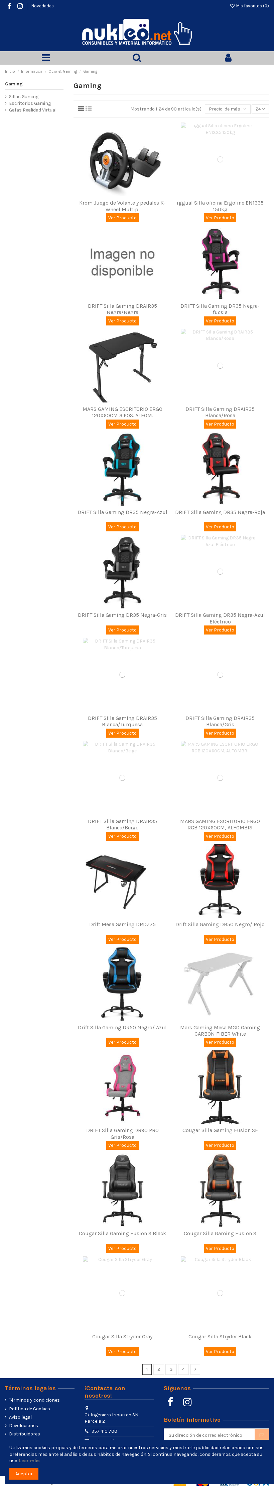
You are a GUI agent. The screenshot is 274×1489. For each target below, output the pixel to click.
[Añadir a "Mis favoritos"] (117, 194)
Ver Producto (122, 218)
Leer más (29, 1461)
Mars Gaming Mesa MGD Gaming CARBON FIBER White (220, 1030)
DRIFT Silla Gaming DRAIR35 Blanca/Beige (122, 824)
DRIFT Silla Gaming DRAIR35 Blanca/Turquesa (122, 721)
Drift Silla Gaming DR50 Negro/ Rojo (220, 924)
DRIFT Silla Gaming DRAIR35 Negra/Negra (122, 309)
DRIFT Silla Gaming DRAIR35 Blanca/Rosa (220, 412)
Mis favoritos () (252, 5)
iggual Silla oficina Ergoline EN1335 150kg (220, 206)
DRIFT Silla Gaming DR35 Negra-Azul (122, 512)
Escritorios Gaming (30, 103)
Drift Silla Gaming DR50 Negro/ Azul (122, 1027)
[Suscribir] (262, 1435)
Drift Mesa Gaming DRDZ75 (122, 924)
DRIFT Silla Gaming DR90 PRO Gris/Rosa (122, 1133)
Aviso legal (20, 1417)
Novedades (42, 5)
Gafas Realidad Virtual (32, 110)
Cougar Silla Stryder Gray (122, 1336)
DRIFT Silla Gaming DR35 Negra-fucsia (220, 309)
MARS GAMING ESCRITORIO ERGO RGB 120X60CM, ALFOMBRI (220, 824)
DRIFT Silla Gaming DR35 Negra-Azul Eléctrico (220, 618)
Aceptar (24, 1474)
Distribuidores (24, 1434)
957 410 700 (104, 1431)
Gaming (14, 84)
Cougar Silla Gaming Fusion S (220, 1233)
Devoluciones (23, 1425)
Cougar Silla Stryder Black (220, 1336)
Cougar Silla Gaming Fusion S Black (122, 1233)
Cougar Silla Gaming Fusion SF (220, 1130)
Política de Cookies (29, 1409)
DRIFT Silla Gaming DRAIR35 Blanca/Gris (220, 721)
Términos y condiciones (34, 1400)
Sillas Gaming (23, 96)
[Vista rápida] (127, 194)
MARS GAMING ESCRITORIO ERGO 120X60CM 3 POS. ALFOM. (122, 412)
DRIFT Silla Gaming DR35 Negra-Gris (122, 615)
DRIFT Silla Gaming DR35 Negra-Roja (220, 512)
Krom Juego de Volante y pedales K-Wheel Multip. (122, 206)
